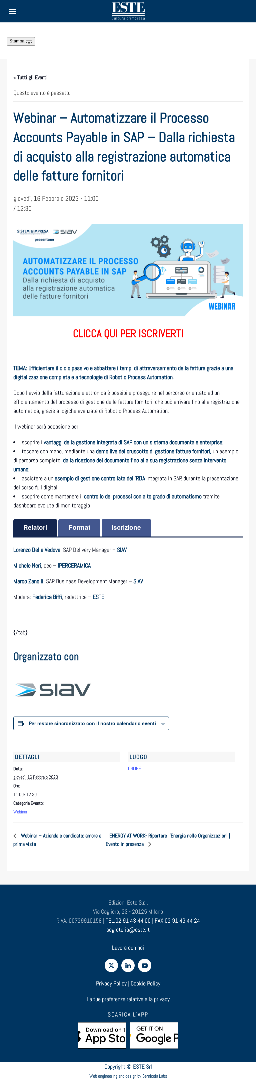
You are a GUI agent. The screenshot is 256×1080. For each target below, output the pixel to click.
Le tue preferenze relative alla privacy (128, 999)
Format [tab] (79, 527)
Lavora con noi (128, 947)
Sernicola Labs (154, 1076)
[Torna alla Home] (128, 11)
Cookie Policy (145, 983)
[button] (12, 11)
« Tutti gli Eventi (30, 77)
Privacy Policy (111, 983)
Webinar (20, 812)
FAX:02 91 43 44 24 (177, 920)
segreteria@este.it (128, 929)
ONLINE (134, 768)
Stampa (17, 40)
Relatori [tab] (35, 527)
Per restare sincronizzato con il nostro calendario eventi (92, 723)
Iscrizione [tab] (126, 527)
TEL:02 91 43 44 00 (128, 920)
